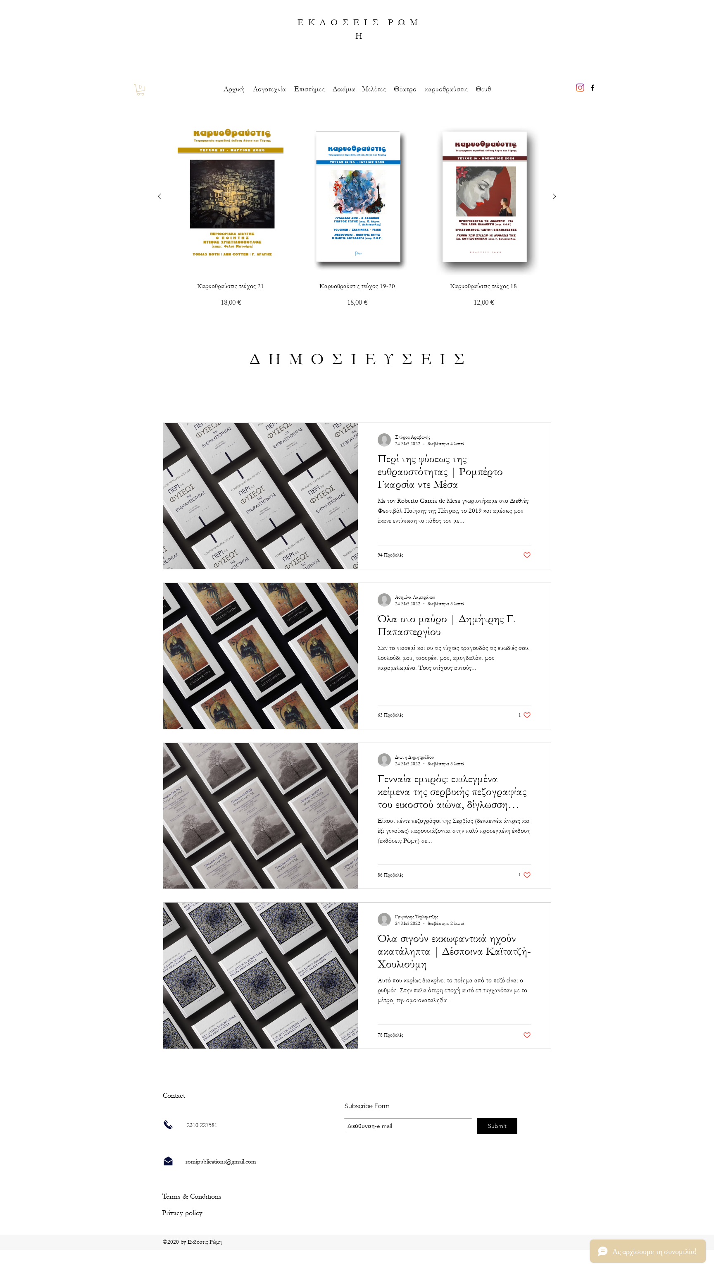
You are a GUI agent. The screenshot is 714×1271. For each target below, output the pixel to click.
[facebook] (592, 88)
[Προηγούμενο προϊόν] (159, 196)
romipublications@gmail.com (221, 1161)
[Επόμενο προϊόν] (554, 196)
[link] (140, 90)
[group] (357, 212)
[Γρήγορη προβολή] (230, 196)
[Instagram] (580, 88)
